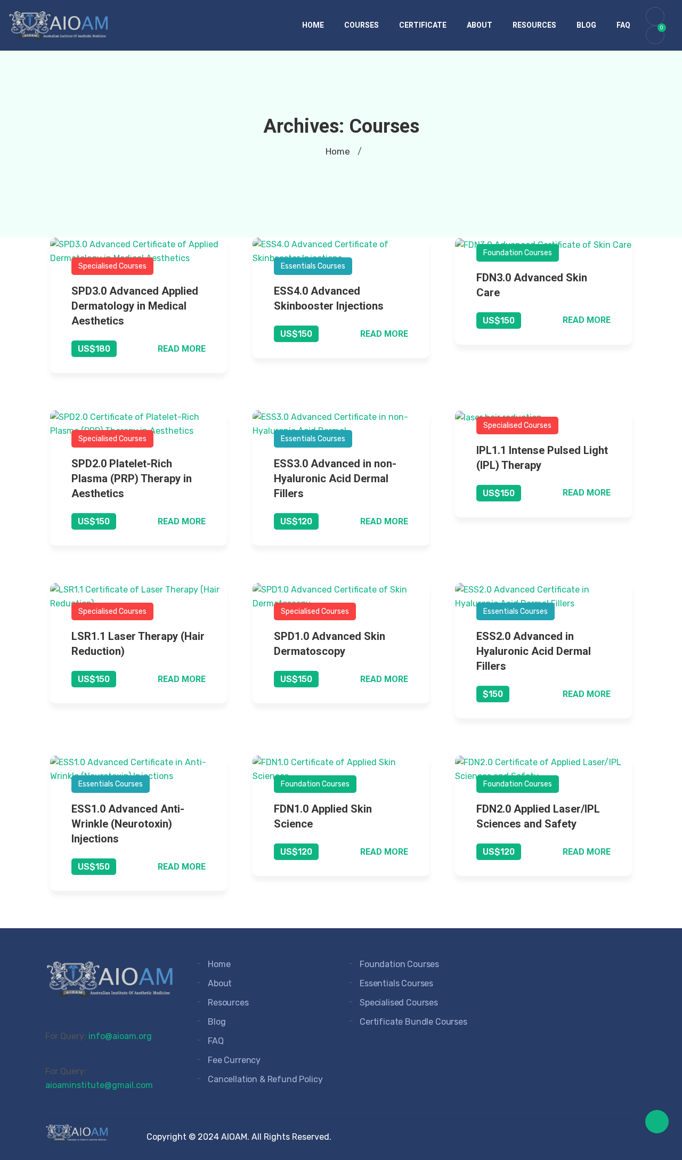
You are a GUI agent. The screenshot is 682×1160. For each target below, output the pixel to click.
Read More (182, 349)
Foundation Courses (517, 252)
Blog (586, 25)
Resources (534, 25)
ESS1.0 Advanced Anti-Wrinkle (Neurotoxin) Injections (127, 823)
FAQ (623, 25)
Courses (361, 25)
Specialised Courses (112, 266)
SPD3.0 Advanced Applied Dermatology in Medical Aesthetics (134, 306)
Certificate (422, 25)
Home (313, 25)
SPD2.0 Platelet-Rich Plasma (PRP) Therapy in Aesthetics (131, 478)
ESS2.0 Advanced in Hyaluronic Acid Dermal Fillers (533, 651)
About (479, 25)
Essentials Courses (313, 266)
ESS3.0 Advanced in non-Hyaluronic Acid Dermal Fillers (335, 478)
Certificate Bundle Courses (413, 1022)
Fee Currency (234, 1060)
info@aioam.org (120, 1036)
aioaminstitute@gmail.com (99, 1085)
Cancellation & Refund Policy (265, 1079)
